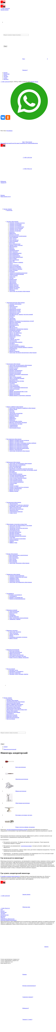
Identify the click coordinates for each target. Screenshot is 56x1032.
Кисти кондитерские (20, 767)
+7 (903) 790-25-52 (27, 168)
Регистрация (29, 142)
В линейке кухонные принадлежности (10, 876)
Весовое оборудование (12, 711)
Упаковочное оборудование (13, 712)
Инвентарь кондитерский (12, 717)
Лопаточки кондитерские (21, 779)
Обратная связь (26, 907)
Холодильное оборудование (13, 703)
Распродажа (8, 143)
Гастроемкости (10, 713)
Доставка (16, 143)
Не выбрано (9, 130)
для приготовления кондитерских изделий (16, 829)
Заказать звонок (4, 9)
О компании (30, 143)
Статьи (21, 143)
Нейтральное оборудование (13, 707)
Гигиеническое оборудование (13, 708)
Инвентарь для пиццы (12, 716)
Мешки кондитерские (20, 791)
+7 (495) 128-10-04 (5, 8)
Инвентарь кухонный (11, 714)
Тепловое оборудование (12, 700)
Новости (25, 143)
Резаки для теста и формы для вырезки (25, 827)
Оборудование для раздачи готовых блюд (16, 709)
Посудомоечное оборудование (13, 705)
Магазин (3, 143)
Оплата (12, 143)
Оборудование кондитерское (22, 803)
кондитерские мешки (26, 846)
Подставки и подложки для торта (23, 815)
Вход (23, 58)
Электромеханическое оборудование (15, 701)
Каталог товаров (8, 209)
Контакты (35, 143)
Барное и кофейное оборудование (14, 704)
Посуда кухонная (10, 718)
